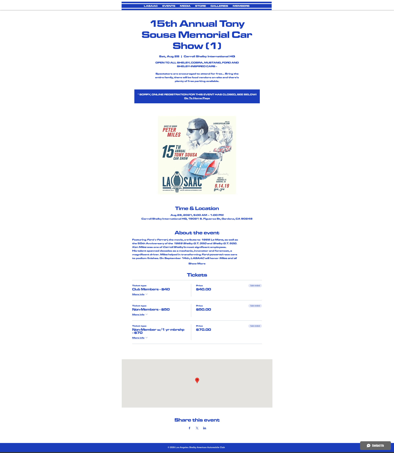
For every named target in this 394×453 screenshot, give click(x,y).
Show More (197, 263)
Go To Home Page (197, 98)
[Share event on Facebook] (189, 428)
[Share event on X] (197, 428)
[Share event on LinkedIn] (204, 428)
